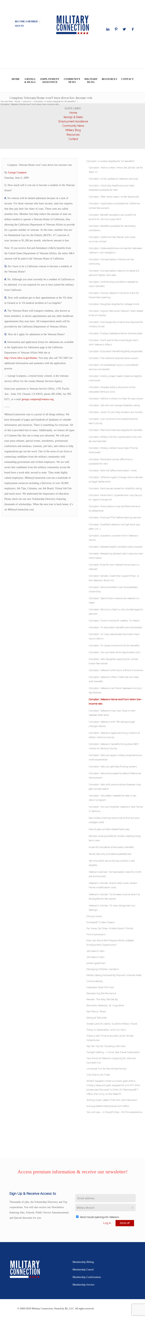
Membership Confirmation (86, 1277)
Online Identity (94, 981)
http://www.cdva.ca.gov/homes (20, 358)
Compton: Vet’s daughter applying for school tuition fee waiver (113, 661)
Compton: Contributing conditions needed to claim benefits (113, 284)
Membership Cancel (83, 1269)
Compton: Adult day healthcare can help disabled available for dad (111, 187)
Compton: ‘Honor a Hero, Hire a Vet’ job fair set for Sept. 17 (116, 169)
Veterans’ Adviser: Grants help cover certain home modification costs (113, 885)
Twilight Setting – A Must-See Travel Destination (113, 1052)
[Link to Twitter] (124, 29)
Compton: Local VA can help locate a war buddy (116, 412)
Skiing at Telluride (96, 1017)
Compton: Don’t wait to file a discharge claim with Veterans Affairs (113, 342)
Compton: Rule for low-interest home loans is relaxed (114, 566)
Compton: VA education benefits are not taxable (115, 627)
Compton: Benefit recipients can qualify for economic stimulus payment (112, 217)
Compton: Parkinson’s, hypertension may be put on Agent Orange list (115, 497)
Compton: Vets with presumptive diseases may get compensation (115, 786)
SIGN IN (19, 26)
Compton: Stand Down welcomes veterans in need (114, 600)
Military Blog (73, 130)
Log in (107, 1223)
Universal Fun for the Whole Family (106, 1068)
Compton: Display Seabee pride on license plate (115, 333)
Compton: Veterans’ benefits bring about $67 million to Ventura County (114, 746)
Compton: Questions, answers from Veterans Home (113, 537)
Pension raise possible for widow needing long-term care (115, 838)
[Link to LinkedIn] (108, 29)
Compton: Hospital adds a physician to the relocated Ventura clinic (112, 389)
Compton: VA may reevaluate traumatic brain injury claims (114, 636)
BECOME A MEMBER (26, 21)
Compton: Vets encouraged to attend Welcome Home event (115, 775)
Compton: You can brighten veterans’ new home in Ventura (116, 809)
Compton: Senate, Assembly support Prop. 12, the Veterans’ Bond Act (114, 578)
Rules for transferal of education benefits (111, 847)
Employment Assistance (73, 121)
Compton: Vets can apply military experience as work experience (115, 757)
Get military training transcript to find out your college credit (114, 820)
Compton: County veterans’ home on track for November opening (114, 295)
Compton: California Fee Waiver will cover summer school (112, 239)
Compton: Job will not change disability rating (114, 405)
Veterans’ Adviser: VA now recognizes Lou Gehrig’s (112, 907)
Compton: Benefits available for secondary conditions (112, 228)
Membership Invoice (83, 1284)
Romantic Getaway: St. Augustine (105, 1005)
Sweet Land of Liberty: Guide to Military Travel (111, 1023)
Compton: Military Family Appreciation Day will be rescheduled (115, 439)
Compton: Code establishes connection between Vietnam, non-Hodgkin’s (115, 250)
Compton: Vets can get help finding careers (113, 766)
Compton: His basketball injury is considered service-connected (113, 367)
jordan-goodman (96, 963)
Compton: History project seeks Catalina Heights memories (115, 378)
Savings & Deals (73, 117)
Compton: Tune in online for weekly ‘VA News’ (114, 620)
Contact (73, 138)
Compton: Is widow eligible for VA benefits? (110, 161)
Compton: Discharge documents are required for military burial (116, 324)
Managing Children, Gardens (102, 969)
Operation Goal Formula (100, 987)
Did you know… (94, 916)
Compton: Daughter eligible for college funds (114, 304)
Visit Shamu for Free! (98, 1074)
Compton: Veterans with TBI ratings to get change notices (112, 724)
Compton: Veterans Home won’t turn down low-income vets (50, 98)
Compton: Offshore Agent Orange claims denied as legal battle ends (116, 479)
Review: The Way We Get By (102, 999)
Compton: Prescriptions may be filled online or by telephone (114, 508)
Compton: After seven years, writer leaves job (114, 196)
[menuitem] (15, 80)
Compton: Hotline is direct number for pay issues (116, 398)
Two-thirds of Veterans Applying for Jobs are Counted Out (111, 1060)
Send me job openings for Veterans (99, 1217)
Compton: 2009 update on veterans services (113, 178)
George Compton (17, 172)
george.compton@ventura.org (38, 399)
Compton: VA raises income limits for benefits (114, 645)
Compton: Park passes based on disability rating (115, 488)
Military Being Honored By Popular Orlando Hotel (113, 975)
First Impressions (96, 934)
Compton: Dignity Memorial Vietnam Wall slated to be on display (116, 313)
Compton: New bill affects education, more (113, 470)
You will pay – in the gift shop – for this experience (114, 1112)
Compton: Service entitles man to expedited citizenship (113, 589)
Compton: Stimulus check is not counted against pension (116, 611)
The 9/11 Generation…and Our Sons (106, 1029)
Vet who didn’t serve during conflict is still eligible (112, 863)
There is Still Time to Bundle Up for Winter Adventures (110, 1038)
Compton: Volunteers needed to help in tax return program (112, 797)
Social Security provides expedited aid (110, 854)
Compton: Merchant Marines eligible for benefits (115, 430)
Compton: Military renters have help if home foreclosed (113, 450)
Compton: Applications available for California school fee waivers (114, 205)
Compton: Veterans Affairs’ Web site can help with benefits (114, 679)
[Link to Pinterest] (116, 29)
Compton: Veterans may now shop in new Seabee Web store (112, 712)
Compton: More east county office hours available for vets (111, 461)
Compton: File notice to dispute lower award (113, 358)
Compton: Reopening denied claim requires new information (116, 555)
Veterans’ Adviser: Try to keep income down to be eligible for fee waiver (114, 896)
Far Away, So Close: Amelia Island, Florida (109, 928)
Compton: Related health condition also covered (115, 546)
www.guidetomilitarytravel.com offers (107, 1106)
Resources (73, 134)
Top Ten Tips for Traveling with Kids (105, 1046)
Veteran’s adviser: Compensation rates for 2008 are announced (115, 874)
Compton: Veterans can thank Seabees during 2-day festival (116, 690)
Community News (73, 125)
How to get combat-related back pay (109, 829)
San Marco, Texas (96, 1011)
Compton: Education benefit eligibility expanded (116, 351)
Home (73, 112)
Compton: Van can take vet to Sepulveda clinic (114, 652)
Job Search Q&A (95, 951)
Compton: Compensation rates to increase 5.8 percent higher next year (114, 272)
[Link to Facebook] (133, 29)
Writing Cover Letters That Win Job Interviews (111, 1100)
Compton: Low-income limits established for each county (113, 421)
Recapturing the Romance (101, 993)
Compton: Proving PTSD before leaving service (115, 517)
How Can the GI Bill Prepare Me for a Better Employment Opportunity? (110, 942)
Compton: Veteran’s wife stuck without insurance (116, 670)
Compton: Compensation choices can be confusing (111, 261)
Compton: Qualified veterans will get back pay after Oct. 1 (114, 526)
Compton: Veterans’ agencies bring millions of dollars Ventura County (114, 735)
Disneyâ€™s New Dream (100, 922)
